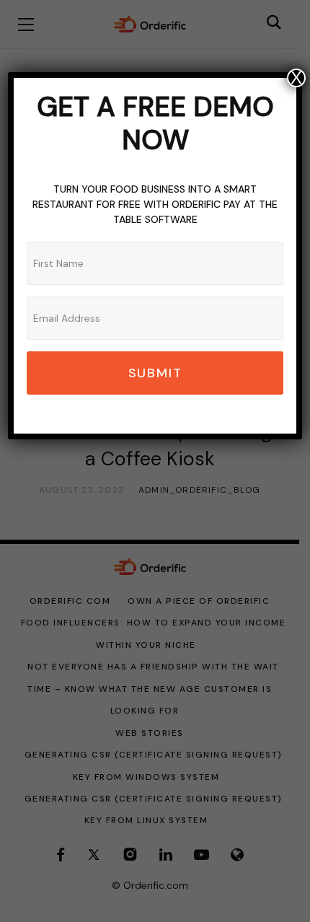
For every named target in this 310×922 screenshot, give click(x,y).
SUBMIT (155, 373)
